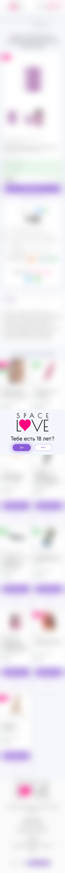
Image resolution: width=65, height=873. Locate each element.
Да (21, 447)
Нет (43, 447)
